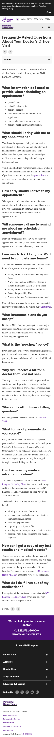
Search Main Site (44, 26)
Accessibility (8, 730)
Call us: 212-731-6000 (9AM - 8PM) (35, 19)
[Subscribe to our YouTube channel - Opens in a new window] (32, 692)
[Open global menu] (17, 19)
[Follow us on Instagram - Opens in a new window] (27, 692)
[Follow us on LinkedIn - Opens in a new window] (37, 692)
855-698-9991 (26, 734)
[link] (13, 609)
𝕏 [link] (18, 609)
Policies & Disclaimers (11, 719)
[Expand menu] (47, 655)
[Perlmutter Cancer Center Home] (8, 27)
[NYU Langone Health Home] (7, 19)
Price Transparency (10, 715)
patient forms (40, 175)
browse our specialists (26, 634)
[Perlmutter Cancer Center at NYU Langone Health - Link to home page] (10, 703)
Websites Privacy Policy (12, 726)
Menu (50, 26)
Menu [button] (7, 59)
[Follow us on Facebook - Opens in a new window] (17, 692)
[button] (49, 12)
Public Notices (8, 723)
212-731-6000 (28, 630)
